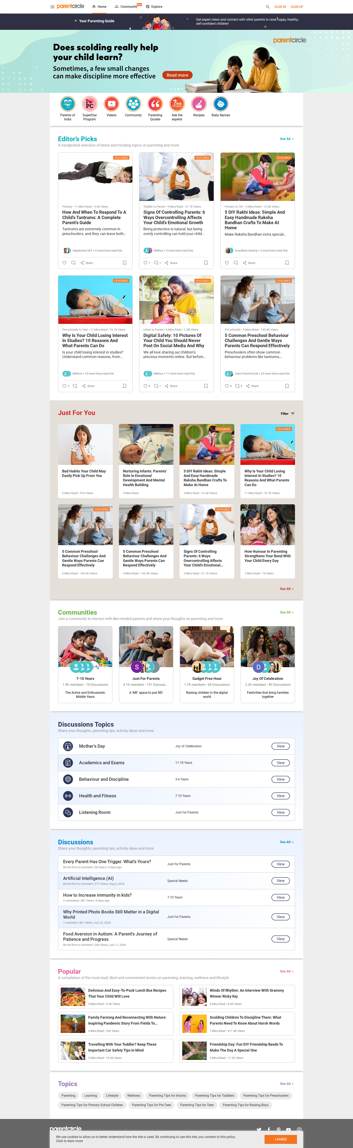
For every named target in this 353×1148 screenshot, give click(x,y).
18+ (241, 206)
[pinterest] (279, 1130)
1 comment (70, 922)
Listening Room (95, 812)
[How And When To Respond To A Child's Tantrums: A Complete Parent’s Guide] (95, 177)
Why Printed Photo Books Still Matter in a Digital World (111, 914)
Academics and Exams (101, 762)
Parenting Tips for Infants (167, 1096)
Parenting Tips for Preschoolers (266, 1096)
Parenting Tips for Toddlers (214, 1096)
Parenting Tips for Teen (197, 1105)
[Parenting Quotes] (155, 104)
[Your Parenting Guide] (70, 7)
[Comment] (74, 263)
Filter (284, 414)
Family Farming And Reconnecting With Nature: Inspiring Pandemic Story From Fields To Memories (127, 1023)
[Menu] (52, 7)
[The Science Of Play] (176, 61)
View (281, 746)
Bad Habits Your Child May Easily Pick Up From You (84, 473)
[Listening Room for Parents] (68, 812)
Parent (161, 206)
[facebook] (269, 1130)
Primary (67, 206)
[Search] (267, 7)
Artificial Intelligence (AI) (88, 878)
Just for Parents (186, 812)
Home (102, 7)
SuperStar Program (90, 117)
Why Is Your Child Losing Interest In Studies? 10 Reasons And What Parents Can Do (95, 340)
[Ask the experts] (177, 104)
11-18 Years (183, 763)
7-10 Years (182, 796)
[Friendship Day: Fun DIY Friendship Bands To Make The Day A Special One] (194, 1051)
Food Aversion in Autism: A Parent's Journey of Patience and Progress (110, 936)
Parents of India (67, 117)
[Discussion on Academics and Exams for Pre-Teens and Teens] (68, 763)
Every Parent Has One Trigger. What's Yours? (107, 861)
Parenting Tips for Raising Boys (245, 1105)
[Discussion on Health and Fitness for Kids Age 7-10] (68, 796)
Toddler (148, 206)
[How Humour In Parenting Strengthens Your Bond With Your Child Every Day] (267, 524)
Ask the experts (177, 117)
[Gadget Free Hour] (207, 664)
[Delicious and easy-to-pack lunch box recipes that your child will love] (73, 997)
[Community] (133, 104)
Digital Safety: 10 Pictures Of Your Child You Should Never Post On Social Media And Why (173, 340)
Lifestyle (112, 1096)
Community (129, 6)
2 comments (71, 900)
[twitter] (259, 1130)
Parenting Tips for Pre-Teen (151, 1105)
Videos (111, 115)
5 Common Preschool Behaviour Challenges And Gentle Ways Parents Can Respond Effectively (257, 340)
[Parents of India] (68, 104)
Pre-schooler (70, 329)
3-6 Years (182, 779)
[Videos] (111, 104)
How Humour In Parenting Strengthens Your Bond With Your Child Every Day (268, 556)
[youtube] (288, 1130)
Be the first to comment (78, 867)
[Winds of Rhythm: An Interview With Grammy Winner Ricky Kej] (194, 997)
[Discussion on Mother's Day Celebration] (68, 746)
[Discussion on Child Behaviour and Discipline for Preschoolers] (68, 779)
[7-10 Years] (85, 664)
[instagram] (298, 1130)
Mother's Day (92, 746)
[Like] (65, 263)
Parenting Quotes (155, 117)
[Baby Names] (221, 104)
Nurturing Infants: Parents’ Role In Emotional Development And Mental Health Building (145, 478)
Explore (156, 7)
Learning (90, 1096)
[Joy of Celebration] (268, 664)
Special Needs (177, 881)
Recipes (198, 115)
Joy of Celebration (188, 746)
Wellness (133, 1096)
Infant (147, 329)
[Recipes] (199, 104)
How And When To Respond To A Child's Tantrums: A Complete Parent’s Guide (94, 217)
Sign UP (297, 7)
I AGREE (281, 1139)
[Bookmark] (125, 263)
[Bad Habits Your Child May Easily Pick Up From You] (85, 444)
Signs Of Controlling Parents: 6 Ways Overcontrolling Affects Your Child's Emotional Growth (174, 217)
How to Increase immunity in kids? (97, 895)
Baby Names (221, 115)
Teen (85, 329)
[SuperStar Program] (90, 104)
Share (89, 263)
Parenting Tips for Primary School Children (92, 1105)
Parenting (68, 1096)
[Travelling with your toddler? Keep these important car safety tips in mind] (73, 1051)
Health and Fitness (97, 795)
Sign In (280, 7)
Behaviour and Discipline (104, 779)
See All (285, 139)
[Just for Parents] (146, 664)
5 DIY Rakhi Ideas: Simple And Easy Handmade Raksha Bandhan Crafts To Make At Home (255, 220)
